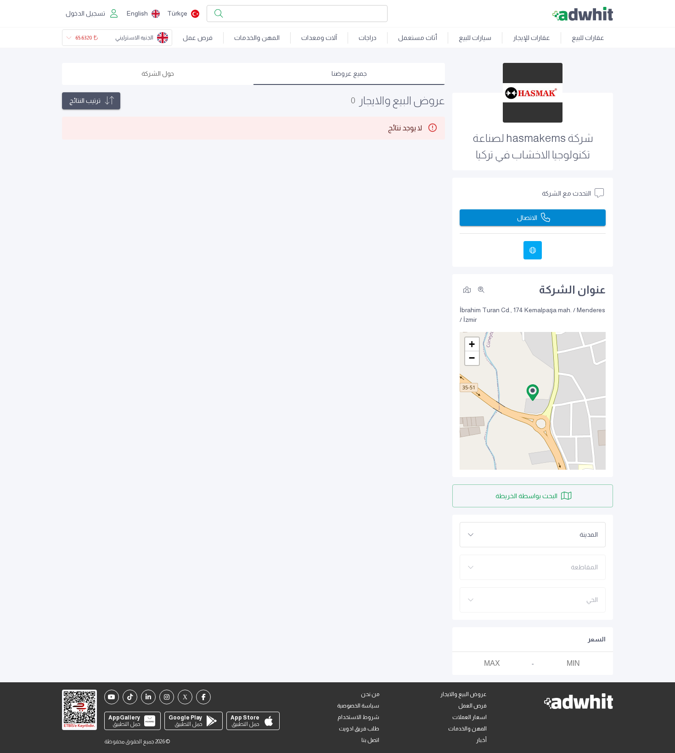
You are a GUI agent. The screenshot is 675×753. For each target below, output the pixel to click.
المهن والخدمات (257, 37)
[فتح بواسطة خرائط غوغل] (467, 289)
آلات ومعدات (319, 37)
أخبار (481, 740)
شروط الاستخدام (358, 717)
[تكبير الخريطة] (481, 290)
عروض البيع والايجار (463, 694)
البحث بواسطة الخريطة (526, 496)
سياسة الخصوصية (358, 705)
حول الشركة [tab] (157, 73)
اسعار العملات (469, 717)
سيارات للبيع (475, 37)
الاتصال (527, 217)
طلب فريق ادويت (359, 728)
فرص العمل (472, 705)
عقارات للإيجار (531, 37)
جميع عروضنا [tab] (349, 73)
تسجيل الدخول (85, 13)
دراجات (368, 37)
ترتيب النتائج (85, 100)
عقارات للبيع (588, 37)
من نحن (370, 694)
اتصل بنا (370, 740)
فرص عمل (198, 37)
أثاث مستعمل (417, 37)
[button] (532, 392)
